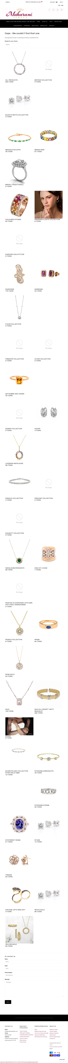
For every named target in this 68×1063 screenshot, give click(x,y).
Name (6, 959)
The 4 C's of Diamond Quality (41, 1033)
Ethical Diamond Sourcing (41, 1036)
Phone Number (8, 972)
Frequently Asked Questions (26, 1034)
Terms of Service (24, 1038)
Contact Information (24, 1036)
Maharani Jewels (54, 1029)
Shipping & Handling (25, 1033)
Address (7, 1036)
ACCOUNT (52, 2)
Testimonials (53, 1035)
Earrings (27, 25)
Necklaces (35, 25)
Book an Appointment (55, 1036)
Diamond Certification (40, 1035)
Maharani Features (54, 1033)
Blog (36, 1029)
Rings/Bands (18, 25)
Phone (6, 1033)
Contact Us (52, 1038)
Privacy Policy (23, 1042)
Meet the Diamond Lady (40, 1031)
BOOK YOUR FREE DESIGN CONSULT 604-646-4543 (20, 21)
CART (60, 5)
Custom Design (23, 1031)
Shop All (45, 21)
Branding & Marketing (54, 1046)
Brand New (58, 21)
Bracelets (43, 25)
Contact (51, 25)
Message (7, 979)
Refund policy (23, 1040)
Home (38, 21)
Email (6, 965)
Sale (51, 21)
